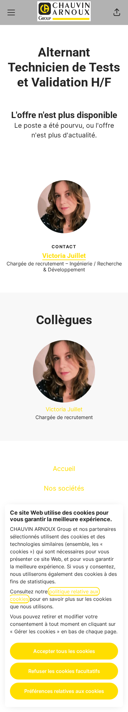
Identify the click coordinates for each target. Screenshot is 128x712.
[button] (117, 12)
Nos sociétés (64, 488)
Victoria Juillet (64, 256)
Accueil (64, 468)
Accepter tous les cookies (64, 651)
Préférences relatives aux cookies (64, 691)
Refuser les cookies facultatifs (64, 671)
